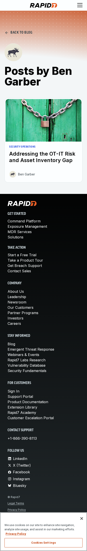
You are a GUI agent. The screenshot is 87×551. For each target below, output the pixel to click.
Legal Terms (16, 503)
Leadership (17, 297)
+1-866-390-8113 (22, 438)
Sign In (13, 391)
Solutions (15, 237)
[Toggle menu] (80, 5)
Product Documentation (28, 402)
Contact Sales (19, 271)
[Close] (82, 518)
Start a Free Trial (22, 255)
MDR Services (20, 232)
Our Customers (20, 307)
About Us (16, 291)
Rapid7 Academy (22, 412)
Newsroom (17, 302)
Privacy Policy (17, 509)
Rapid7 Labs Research (27, 360)
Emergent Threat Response (31, 349)
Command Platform (24, 221)
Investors (15, 318)
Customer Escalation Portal (31, 418)
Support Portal (20, 396)
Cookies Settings (43, 542)
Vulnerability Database (27, 365)
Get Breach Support (25, 265)
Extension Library (22, 407)
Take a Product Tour (25, 260)
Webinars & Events (23, 354)
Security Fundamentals (27, 370)
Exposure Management (27, 226)
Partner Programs (23, 313)
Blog (11, 344)
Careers (14, 323)
